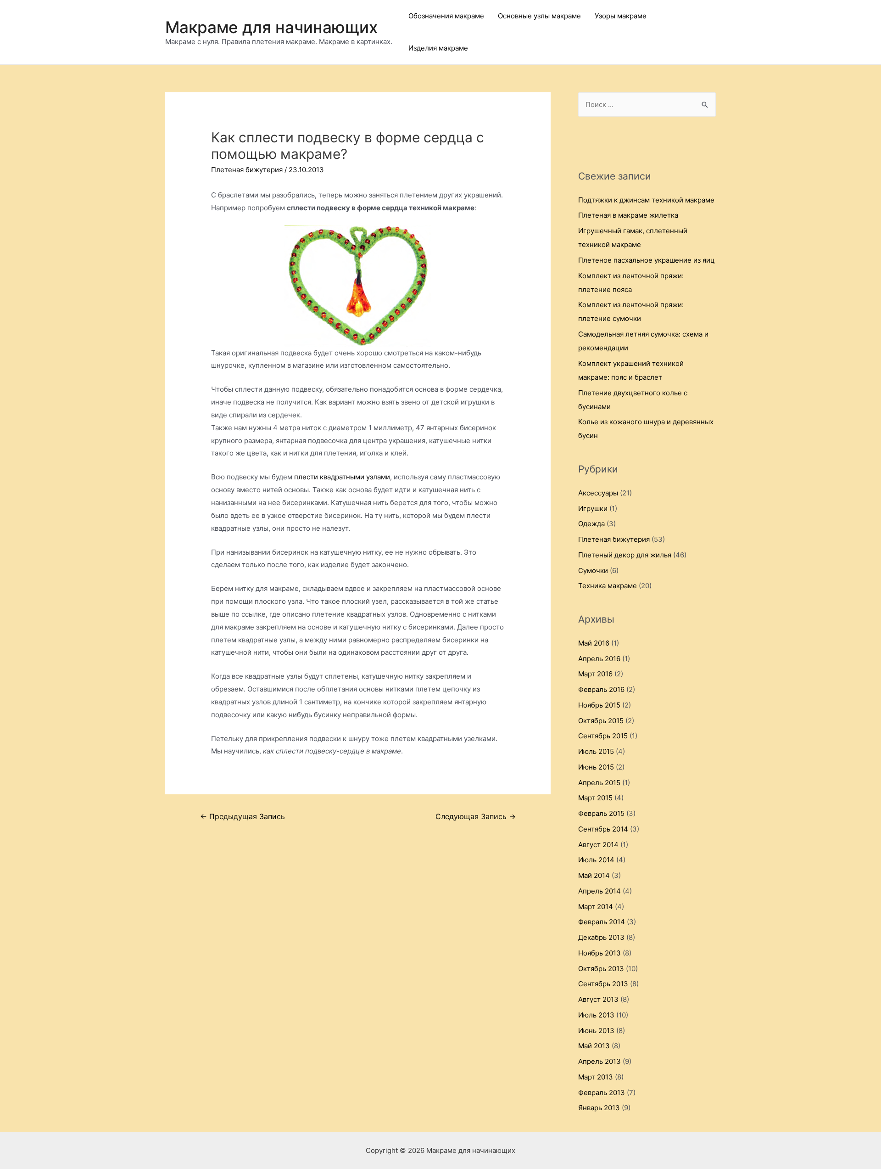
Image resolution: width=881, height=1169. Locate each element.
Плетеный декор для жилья (624, 555)
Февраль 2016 (601, 689)
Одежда (591, 523)
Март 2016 (595, 673)
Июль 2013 (596, 1015)
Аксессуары (598, 493)
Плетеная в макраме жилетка (628, 215)
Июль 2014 (596, 859)
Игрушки (593, 508)
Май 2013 (594, 1045)
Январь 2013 (599, 1107)
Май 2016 (593, 643)
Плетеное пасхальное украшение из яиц (646, 260)
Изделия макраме (438, 48)
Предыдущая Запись (242, 816)
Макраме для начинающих (271, 27)
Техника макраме (607, 585)
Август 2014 (598, 844)
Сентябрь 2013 (603, 983)
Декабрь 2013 (601, 937)
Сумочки (593, 570)
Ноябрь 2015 (599, 705)
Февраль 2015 (601, 813)
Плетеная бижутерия (247, 169)
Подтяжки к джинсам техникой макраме (646, 200)
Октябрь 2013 (601, 968)
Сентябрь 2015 (603, 735)
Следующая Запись (475, 816)
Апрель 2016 (599, 658)
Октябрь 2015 (601, 720)
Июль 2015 (596, 751)
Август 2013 (598, 999)
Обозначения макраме (446, 15)
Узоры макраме (621, 15)
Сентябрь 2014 (603, 829)
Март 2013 (595, 1077)
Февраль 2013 (601, 1092)
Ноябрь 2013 (599, 953)
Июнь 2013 (596, 1030)
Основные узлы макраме (539, 15)
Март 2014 (595, 906)
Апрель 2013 (599, 1061)
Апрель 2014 (599, 891)
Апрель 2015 (599, 782)
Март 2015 (595, 797)
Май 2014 (594, 875)
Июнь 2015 (596, 767)
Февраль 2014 (601, 921)
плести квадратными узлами (342, 476)
